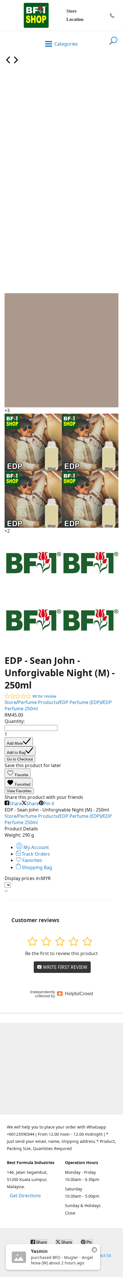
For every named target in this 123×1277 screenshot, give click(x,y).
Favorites (31, 860)
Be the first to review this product (61, 953)
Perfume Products (38, 702)
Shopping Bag (36, 867)
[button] (18, 773)
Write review (44, 696)
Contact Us (101, 1255)
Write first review (64, 967)
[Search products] (113, 44)
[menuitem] (8, 62)
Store (71, 11)
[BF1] (36, 15)
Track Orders (35, 854)
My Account (35, 847)
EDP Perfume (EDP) (80, 702)
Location (75, 19)
